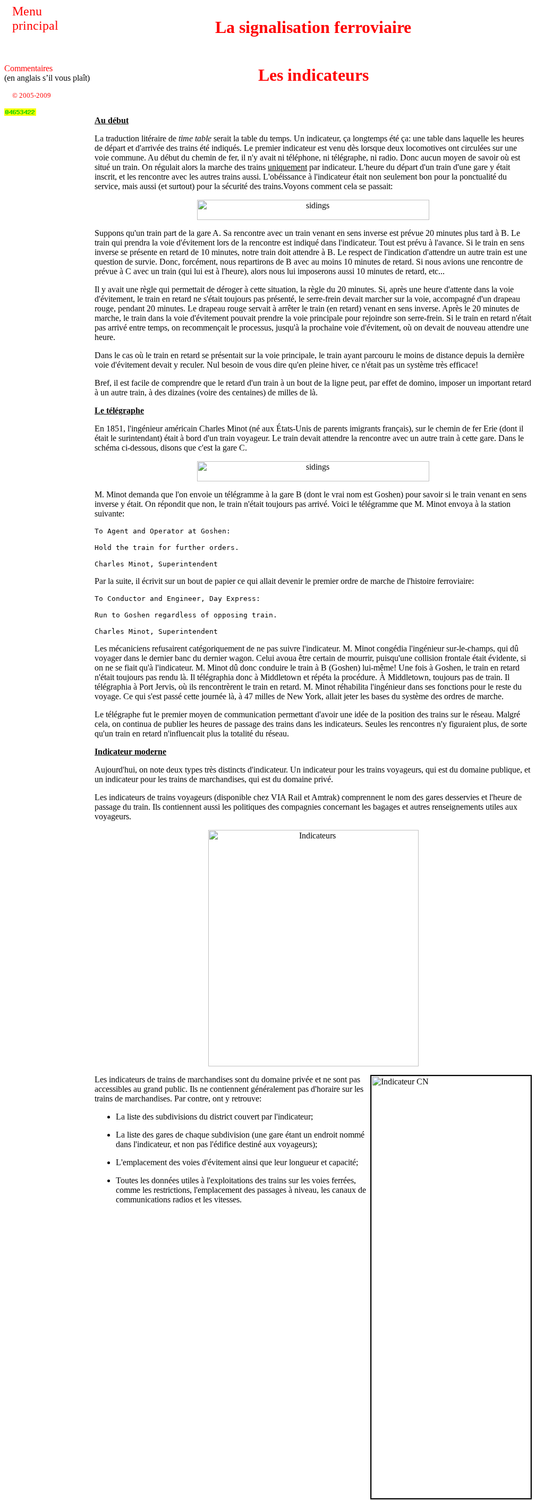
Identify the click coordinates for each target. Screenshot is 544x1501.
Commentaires (28, 68)
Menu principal (35, 18)
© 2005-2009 (31, 95)
